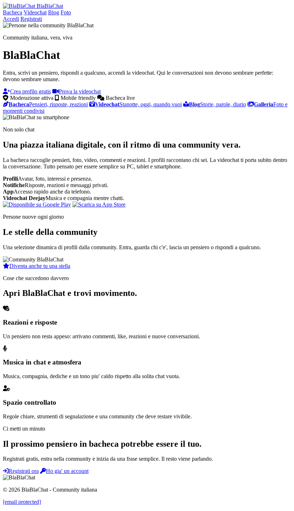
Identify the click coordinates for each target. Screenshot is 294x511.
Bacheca (12, 12)
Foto (66, 12)
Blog (53, 12)
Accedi (11, 19)
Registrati (31, 19)
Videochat (35, 12)
